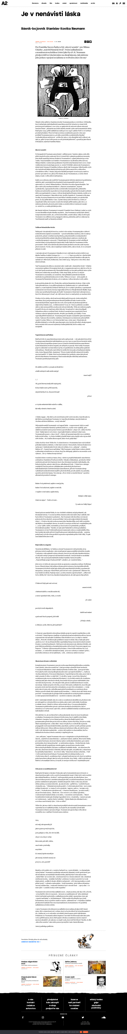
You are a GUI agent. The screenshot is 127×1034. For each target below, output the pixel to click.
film (51, 3)
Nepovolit (85, 1031)
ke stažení (74, 1005)
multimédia (84, 3)
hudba (57, 3)
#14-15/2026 (79, 965)
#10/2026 (36, 984)
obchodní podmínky (96, 1006)
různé (40, 42)
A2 (4, 3)
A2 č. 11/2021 (64, 255)
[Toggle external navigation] (124, 3)
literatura (35, 3)
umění (64, 3)
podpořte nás (52, 1008)
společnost (73, 3)
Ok (81, 1031)
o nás (30, 999)
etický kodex (96, 999)
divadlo (44, 3)
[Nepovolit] (125, 1032)
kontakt (31, 1002)
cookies (74, 1008)
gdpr (96, 1002)
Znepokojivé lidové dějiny (28, 978)
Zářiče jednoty (71, 962)
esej (36, 42)
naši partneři (74, 1002)
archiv (93, 3)
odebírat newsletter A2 (30, 942)
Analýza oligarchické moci (29, 963)
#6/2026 (35, 967)
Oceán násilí (70, 977)
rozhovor (67, 983)
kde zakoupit (52, 1002)
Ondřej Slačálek (40, 41)
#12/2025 (50, 41)
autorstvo (31, 1008)
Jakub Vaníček (69, 965)
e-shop (52, 1005)
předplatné (52, 999)
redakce (31, 1005)
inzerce (74, 999)
